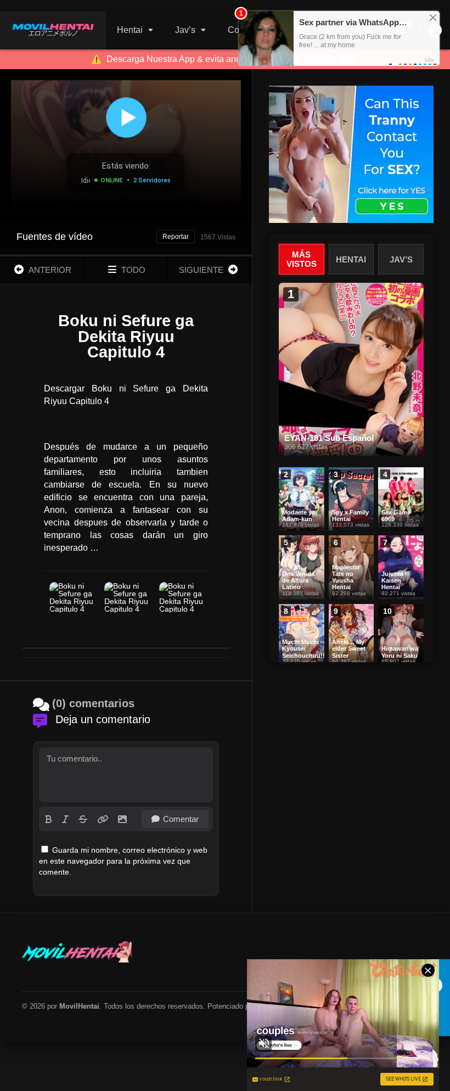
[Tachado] (82, 819)
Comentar (181, 819)
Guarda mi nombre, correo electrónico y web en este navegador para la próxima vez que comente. (123, 861)
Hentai (130, 30)
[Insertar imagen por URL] (102, 819)
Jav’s (185, 30)
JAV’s (401, 259)
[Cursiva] (65, 819)
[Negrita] (48, 819)
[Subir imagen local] (122, 819)
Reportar (175, 236)
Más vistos (301, 259)
